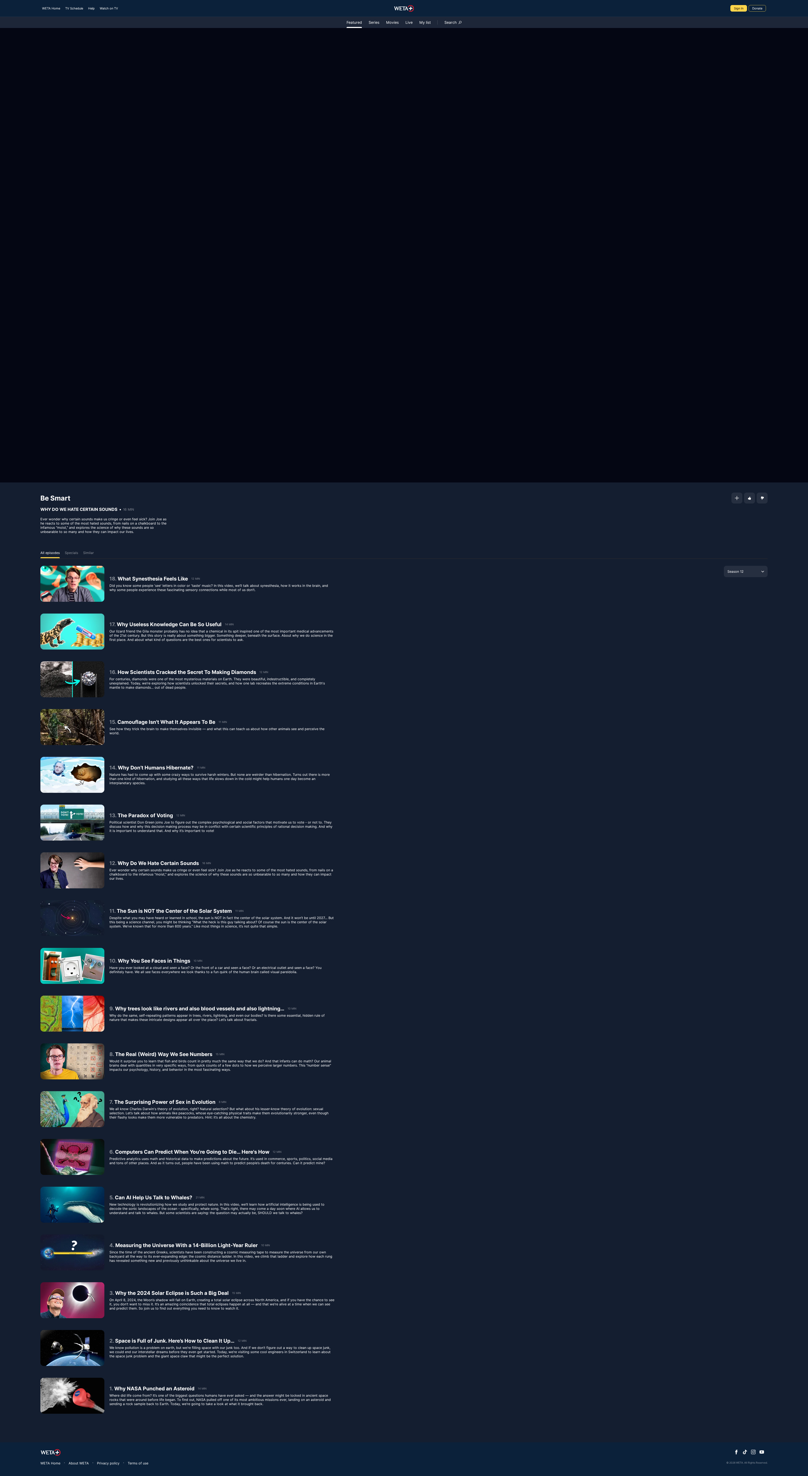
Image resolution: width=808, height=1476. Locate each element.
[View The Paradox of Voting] (72, 823)
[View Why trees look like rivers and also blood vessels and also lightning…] (72, 1014)
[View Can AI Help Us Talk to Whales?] (72, 1205)
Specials (71, 553)
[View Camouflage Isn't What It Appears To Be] (72, 727)
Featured (354, 22)
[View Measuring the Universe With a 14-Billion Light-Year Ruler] (72, 1252)
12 (112, 863)
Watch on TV (109, 8)
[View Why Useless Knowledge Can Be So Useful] (72, 632)
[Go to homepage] (404, 8)
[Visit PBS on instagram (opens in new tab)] (753, 1452)
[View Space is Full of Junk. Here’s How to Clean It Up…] (72, 1348)
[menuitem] (51, 8)
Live (409, 22)
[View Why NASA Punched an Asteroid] (72, 1396)
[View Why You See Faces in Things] (72, 966)
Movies (392, 22)
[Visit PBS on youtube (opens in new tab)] (761, 1452)
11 (111, 911)
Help (91, 8)
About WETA (79, 1463)
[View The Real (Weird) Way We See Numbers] (72, 1061)
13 (112, 815)
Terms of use (138, 1463)
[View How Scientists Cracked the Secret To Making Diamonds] (72, 679)
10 (112, 961)
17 (111, 624)
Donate (757, 8)
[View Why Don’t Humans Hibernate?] (72, 775)
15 (112, 722)
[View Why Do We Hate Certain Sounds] (72, 870)
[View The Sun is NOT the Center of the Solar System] (72, 918)
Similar (88, 553)
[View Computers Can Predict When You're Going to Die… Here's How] (72, 1157)
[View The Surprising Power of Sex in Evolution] (72, 1109)
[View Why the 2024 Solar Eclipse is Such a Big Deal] (72, 1300)
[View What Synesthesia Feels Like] (72, 584)
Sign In (738, 8)
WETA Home (51, 8)
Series (374, 22)
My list (425, 22)
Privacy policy (108, 1463)
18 (112, 579)
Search (450, 22)
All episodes (50, 553)
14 (112, 768)
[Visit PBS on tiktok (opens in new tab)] (744, 1452)
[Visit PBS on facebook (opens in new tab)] (736, 1452)
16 (112, 672)
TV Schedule (74, 8)
